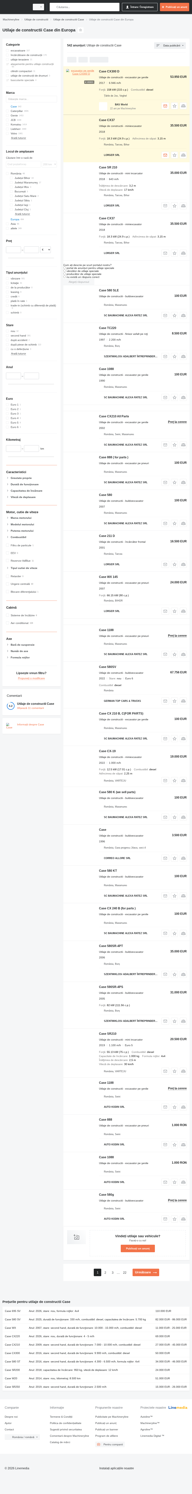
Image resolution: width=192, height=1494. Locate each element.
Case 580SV (107, 666)
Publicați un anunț (138, 1248)
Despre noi (11, 1416)
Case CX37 (107, 120)
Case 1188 (106, 630)
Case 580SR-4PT (111, 946)
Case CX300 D (109, 71)
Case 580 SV (12, 1319)
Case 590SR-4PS (111, 987)
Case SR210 (107, 1033)
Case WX (10, 1327)
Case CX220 (12, 1336)
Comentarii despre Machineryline (69, 1435)
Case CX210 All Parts (114, 416)
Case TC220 (107, 328)
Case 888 (105, 1119)
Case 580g (106, 1194)
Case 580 (105, 495)
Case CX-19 (107, 751)
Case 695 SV (12, 1310)
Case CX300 (12, 1353)
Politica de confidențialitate (65, 1423)
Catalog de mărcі (60, 1442)
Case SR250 (12, 1386)
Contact (9, 1429)
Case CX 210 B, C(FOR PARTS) (121, 713)
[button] (174, 105)
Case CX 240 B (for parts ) (117, 908)
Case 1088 (106, 369)
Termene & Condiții (61, 1416)
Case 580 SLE (109, 290)
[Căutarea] (53, 7)
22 (124, 1272)
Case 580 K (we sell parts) (117, 792)
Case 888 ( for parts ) (113, 457)
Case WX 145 (108, 576)
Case (102, 829)
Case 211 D (107, 535)
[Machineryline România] (16, 7)
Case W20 (11, 1378)
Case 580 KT (108, 870)
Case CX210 (12, 1344)
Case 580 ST (12, 1361)
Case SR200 (12, 1369)
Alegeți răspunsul (79, 281)
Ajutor (8, 1423)
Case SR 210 (108, 167)
